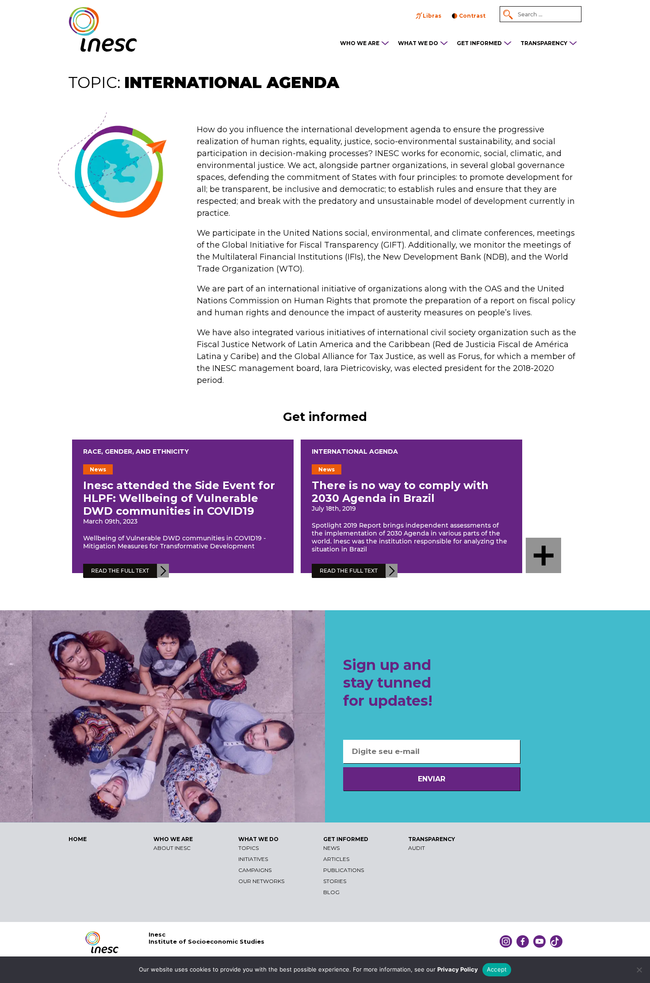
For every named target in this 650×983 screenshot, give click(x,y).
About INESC (172, 848)
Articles (336, 859)
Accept (497, 969)
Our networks (261, 881)
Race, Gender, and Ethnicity (136, 451)
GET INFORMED (479, 43)
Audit (416, 848)
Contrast (472, 15)
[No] (639, 969)
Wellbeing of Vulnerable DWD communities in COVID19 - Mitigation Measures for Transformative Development (174, 542)
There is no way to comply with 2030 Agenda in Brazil (400, 492)
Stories (334, 881)
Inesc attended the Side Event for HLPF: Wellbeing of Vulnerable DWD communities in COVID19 (179, 498)
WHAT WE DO (418, 43)
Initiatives (253, 859)
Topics (248, 848)
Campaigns (254, 870)
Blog (331, 892)
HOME (78, 839)
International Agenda (355, 451)
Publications (343, 870)
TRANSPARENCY (543, 43)
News (331, 848)
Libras (432, 15)
